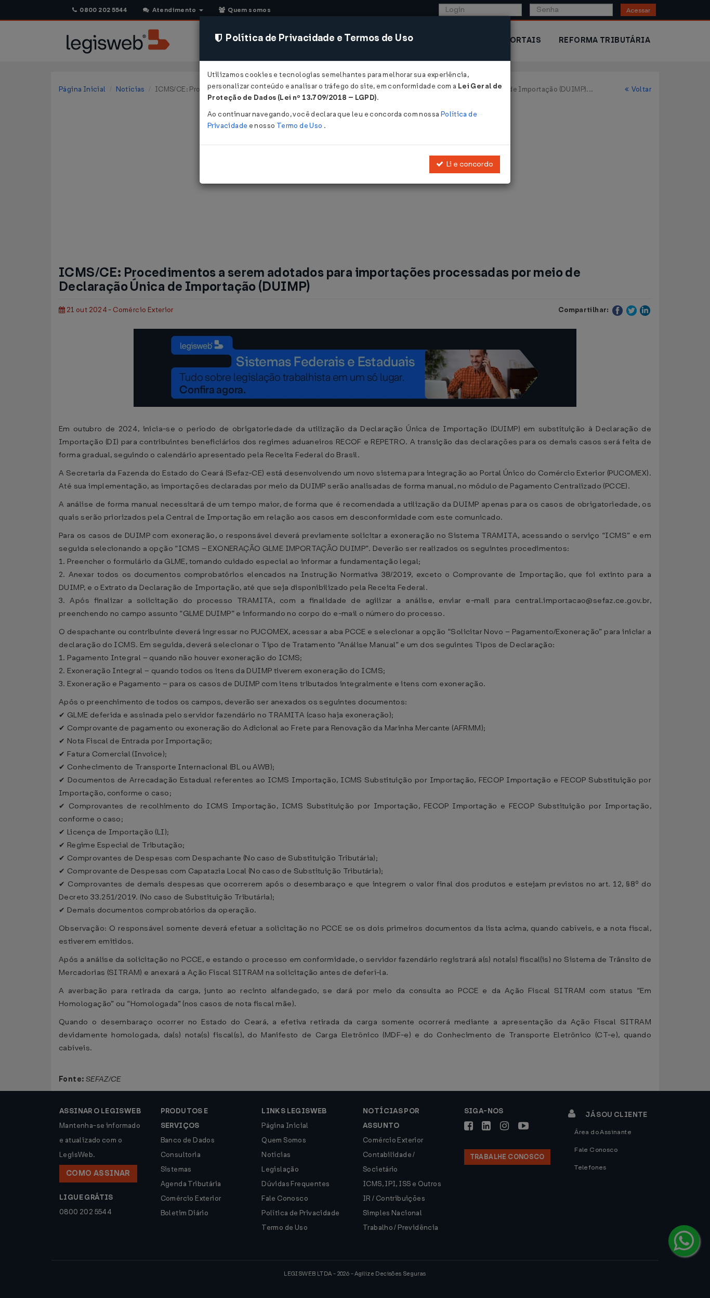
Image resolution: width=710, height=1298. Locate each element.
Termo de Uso (300, 125)
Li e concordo (468, 164)
